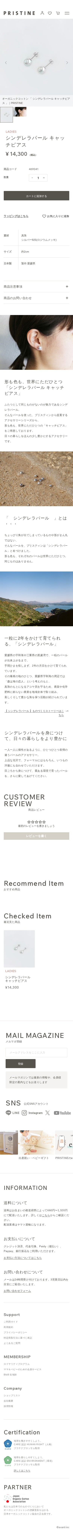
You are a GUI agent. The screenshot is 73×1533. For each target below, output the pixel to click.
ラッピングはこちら (16, 215)
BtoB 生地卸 (10, 1374)
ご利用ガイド (11, 1321)
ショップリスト (12, 1395)
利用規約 (8, 1327)
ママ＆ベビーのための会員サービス (23, 1369)
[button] (58, 13)
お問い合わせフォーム (17, 1290)
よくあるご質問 (12, 1343)
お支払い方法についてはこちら (23, 1257)
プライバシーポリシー (15, 1332)
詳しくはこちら (22, 1470)
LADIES (11, 131)
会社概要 (8, 1401)
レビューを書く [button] (36, 836)
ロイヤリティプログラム (17, 1364)
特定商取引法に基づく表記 (18, 1338)
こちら (46, 1215)
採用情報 (8, 1406)
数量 (6, 177)
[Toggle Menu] (67, 13)
